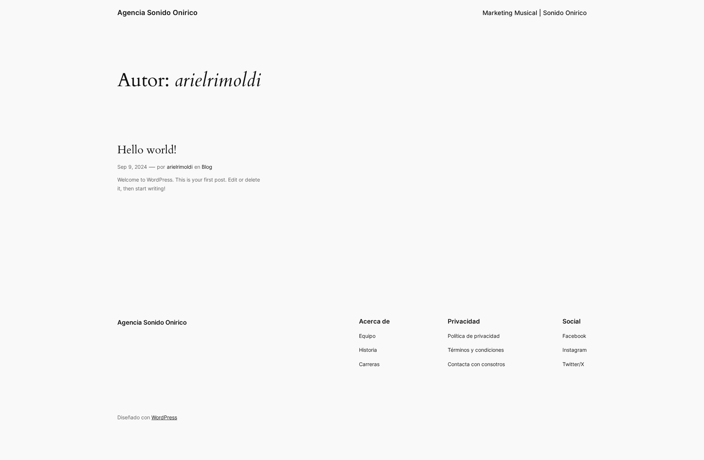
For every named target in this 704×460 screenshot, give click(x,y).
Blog (207, 167)
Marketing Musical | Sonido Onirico (535, 13)
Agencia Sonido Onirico (157, 12)
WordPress (164, 417)
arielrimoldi (179, 167)
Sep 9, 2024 (132, 167)
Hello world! (146, 150)
